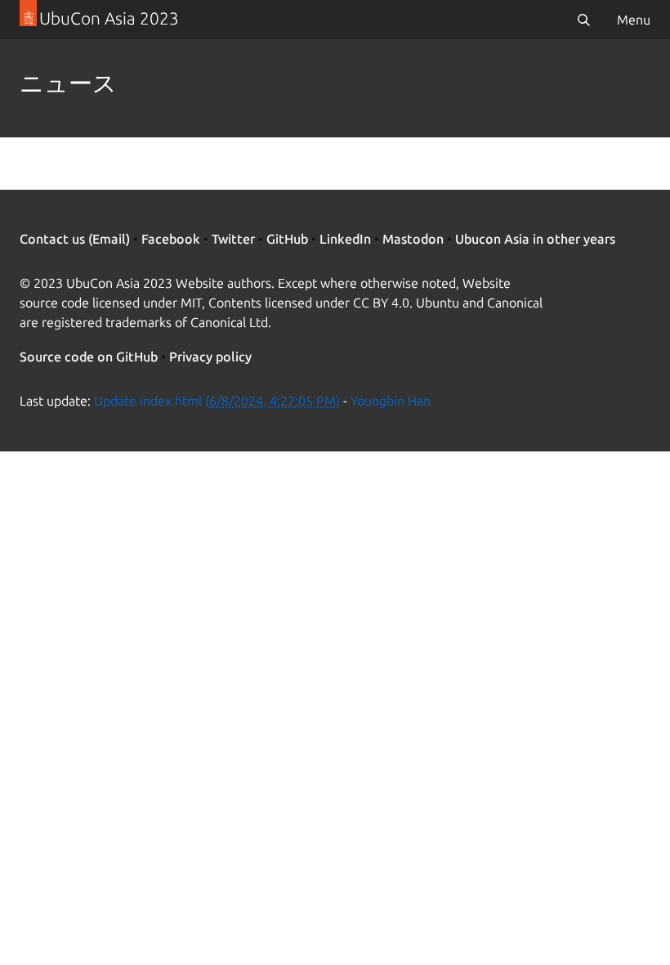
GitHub (287, 238)
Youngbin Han (391, 400)
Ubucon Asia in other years (535, 238)
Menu (633, 19)
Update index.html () (217, 400)
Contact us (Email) (75, 238)
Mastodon (413, 238)
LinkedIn (345, 238)
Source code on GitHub (89, 356)
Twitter (233, 238)
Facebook (170, 238)
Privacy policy (210, 356)
